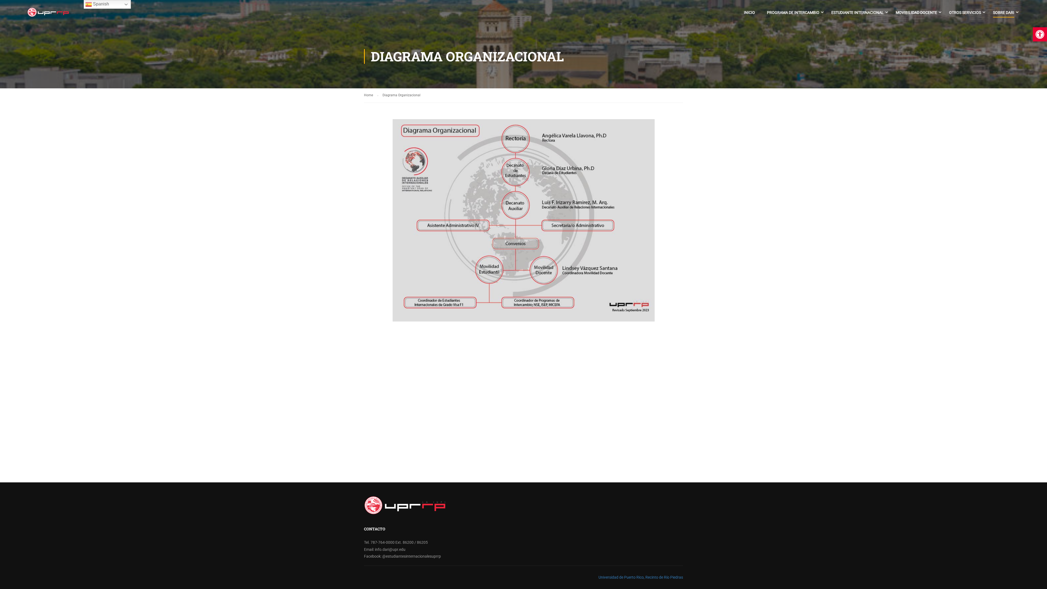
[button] (1040, 34)
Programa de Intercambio (793, 12)
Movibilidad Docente (916, 12)
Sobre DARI (1003, 12)
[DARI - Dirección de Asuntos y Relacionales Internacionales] (48, 15)
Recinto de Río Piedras (664, 577)
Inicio (749, 12)
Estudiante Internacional (857, 12)
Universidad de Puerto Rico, (621, 577)
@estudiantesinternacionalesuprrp (411, 556)
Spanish (100, 4)
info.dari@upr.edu (390, 549)
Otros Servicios (965, 12)
